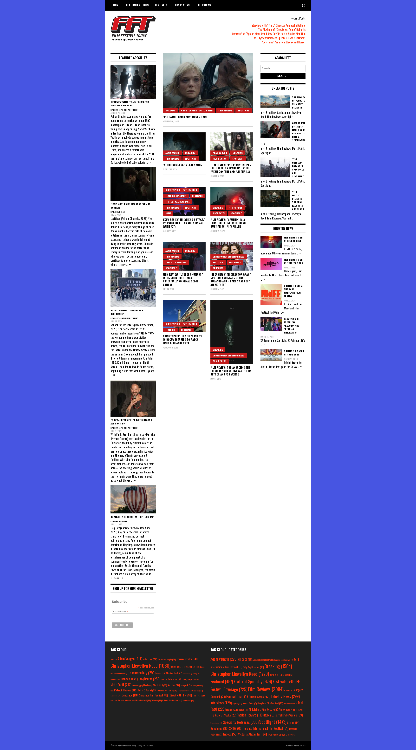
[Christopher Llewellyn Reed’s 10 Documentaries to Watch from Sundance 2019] (184, 316)
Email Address (120, 611)
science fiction (186, 690)
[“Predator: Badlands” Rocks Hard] (208, 83)
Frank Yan (288, 690)
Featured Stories (137, 5)
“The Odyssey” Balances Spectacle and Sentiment (278, 38)
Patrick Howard (125, 690)
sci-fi (173, 690)
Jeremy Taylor (250, 703)
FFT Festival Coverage (177, 201)
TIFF (196, 695)
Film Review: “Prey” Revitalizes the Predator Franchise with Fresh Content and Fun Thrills (230, 168)
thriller (185, 695)
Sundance (218, 268)
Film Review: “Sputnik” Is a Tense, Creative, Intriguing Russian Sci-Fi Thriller (228, 223)
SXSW (168, 213)
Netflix (174, 685)
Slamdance (216, 722)
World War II (188, 700)
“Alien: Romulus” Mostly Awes (182, 165)
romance (162, 690)
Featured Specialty (175, 196)
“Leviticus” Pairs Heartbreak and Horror (284, 42)
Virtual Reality (274, 734)
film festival (174, 673)
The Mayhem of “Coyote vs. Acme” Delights (282, 29)
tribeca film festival (172, 700)
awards (162, 659)
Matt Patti (219, 213)
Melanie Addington (237, 709)
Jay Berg (237, 703)
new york (186, 685)
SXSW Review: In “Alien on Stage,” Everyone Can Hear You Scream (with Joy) (184, 223)
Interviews (204, 5)
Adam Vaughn (172, 152)
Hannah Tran (132, 678)
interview (174, 679)
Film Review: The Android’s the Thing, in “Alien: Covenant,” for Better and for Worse (230, 371)
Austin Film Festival (284, 659)
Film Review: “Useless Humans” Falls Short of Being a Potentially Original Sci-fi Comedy (183, 279)
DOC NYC (286, 675)
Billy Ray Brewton (253, 667)
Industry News (285, 696)
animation (150, 659)
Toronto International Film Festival (134, 700)
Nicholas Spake (225, 715)
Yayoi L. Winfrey (288, 734)
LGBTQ (186, 679)
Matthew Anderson (290, 703)
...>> (299, 253)
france (187, 673)
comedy (177, 666)
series (198, 690)
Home (116, 5)
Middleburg (137, 685)
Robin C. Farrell (147, 690)
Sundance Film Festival (153, 695)
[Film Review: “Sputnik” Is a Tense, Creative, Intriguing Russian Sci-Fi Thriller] (231, 201)
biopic (171, 659)
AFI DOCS (245, 659)
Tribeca (156, 700)
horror (152, 678)
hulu (164, 679)
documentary (143, 672)
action (113, 659)
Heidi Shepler (260, 697)
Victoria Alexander (252, 733)
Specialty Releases (175, 262)
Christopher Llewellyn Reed (197, 110)
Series (296, 715)
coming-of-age (192, 666)
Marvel (195, 679)
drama (160, 673)
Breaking (170, 110)
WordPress (301, 745)
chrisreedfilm (187, 659)
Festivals (161, 5)
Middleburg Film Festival (155, 685)
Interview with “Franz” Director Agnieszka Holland (278, 25)
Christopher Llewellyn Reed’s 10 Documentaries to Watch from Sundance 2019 (182, 339)
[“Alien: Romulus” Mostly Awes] (184, 146)
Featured (170, 330)
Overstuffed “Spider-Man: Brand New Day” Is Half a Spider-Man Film (269, 34)
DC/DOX (274, 674)
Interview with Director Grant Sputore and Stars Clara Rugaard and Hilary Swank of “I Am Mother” (230, 279)
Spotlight (243, 110)
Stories (293, 723)
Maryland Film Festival (270, 703)
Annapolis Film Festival (264, 659)
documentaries (121, 673)
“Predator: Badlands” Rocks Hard (185, 117)
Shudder (115, 695)
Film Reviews (182, 5)
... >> (148, 162)
